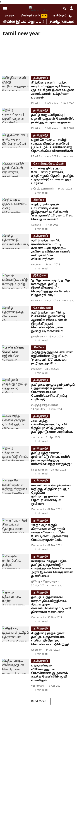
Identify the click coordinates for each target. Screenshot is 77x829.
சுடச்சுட (10, 15)
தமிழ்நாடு (60, 15)
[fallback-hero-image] (16, 90)
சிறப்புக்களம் (30, 15)
